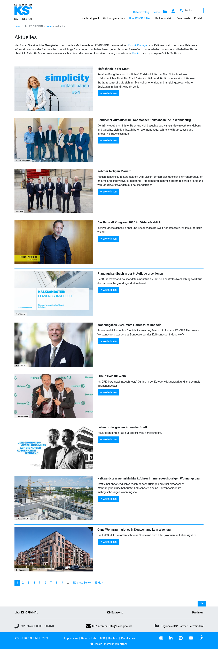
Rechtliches (128, 638)
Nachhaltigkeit (90, 18)
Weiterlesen (110, 93)
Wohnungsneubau (114, 18)
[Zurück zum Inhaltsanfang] (202, 605)
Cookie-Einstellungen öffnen (110, 644)
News (49, 26)
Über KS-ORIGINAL (26, 612)
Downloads (183, 18)
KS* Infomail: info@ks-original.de (112, 626)
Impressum (71, 638)
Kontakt (199, 18)
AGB (102, 638)
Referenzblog (141, 12)
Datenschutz (88, 638)
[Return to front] (23, 11)
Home (17, 26)
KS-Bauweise (115, 612)
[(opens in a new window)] (162, 638)
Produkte (198, 612)
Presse (156, 12)
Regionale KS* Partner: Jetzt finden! (182, 626)
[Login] (173, 10)
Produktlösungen (138, 45)
